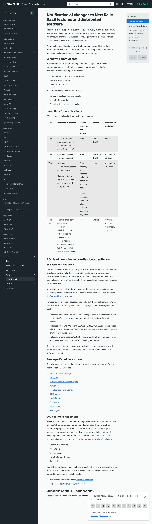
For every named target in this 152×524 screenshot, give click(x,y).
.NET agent (55, 394)
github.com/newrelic (91, 439)
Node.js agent (56, 398)
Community (34, 4)
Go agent (54, 377)
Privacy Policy (94, 516)
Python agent (56, 406)
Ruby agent (55, 410)
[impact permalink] (111, 259)
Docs (24, 4)
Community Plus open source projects (77, 305)
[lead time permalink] (84, 111)
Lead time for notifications (138, 26)
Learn (43, 4)
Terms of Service (104, 516)
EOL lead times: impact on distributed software (138, 32)
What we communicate (137, 21)
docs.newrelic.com (84, 479)
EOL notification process (61, 296)
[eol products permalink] (75, 264)
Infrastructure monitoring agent (64, 381)
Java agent (54, 385)
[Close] (145, 497)
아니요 (142, 57)
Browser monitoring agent (61, 373)
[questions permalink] (96, 491)
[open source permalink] (79, 416)
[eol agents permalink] (83, 359)
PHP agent (54, 402)
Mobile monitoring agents (61, 389)
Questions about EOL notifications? (136, 39)
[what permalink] (79, 58)
